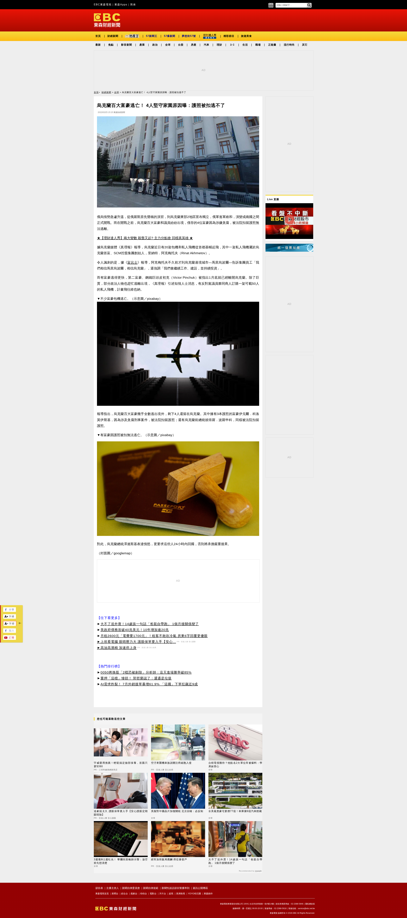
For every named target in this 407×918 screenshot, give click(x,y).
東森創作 (208, 893)
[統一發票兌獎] (289, 250)
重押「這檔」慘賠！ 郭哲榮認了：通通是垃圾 (136, 678)
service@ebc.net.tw (306, 908)
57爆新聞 (169, 36)
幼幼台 (143, 893)
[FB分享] (9, 611)
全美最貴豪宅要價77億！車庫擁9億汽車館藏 (235, 811)
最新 (98, 44)
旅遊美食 (246, 36)
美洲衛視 (180, 893)
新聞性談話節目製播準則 (176, 888)
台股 (180, 44)
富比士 (132, 262)
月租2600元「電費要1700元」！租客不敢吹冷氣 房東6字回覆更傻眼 (154, 636)
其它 (304, 44)
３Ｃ (232, 44)
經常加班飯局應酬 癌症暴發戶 (169, 859)
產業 (142, 44)
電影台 (153, 893)
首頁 (98, 36)
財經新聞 (112, 36)
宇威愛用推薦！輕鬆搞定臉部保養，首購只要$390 (121, 765)
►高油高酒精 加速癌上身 (117, 647)
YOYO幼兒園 (194, 893)
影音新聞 (126, 44)
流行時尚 (289, 44)
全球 (168, 44)
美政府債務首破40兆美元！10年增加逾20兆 (134, 630)
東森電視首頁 (102, 893)
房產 (193, 44)
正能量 (272, 44)
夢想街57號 (189, 36)
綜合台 (124, 893)
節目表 (99, 888)
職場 (258, 44)
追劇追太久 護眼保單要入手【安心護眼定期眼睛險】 (121, 813)
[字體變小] (9, 625)
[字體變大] (9, 617)
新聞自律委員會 (131, 888)
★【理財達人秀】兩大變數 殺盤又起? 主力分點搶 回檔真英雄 (143, 238)
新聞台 (115, 893)
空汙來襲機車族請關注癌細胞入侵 (171, 763)
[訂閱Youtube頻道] (9, 639)
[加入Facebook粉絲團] (9, 632)
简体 (133, 4)
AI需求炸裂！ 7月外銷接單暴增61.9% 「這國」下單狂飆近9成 (149, 684)
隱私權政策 (310, 904)
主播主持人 (112, 888)
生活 (245, 44)
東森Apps (120, 4)
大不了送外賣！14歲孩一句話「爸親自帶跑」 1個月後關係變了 (149, 624)
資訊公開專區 (200, 888)
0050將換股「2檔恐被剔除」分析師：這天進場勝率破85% (146, 672)
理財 (219, 44)
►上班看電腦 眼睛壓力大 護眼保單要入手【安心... (136, 641)
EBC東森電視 (103, 4)
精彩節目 (229, 36)
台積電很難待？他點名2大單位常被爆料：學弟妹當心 (235, 765)
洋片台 (162, 893)
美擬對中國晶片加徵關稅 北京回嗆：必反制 (177, 811)
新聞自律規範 (150, 888)
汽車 (206, 44)
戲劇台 (134, 893)
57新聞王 (151, 36)
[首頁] (107, 20)
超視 (171, 893)
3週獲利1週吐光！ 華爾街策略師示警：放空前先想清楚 (121, 861)
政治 (155, 44)
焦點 (111, 44)
